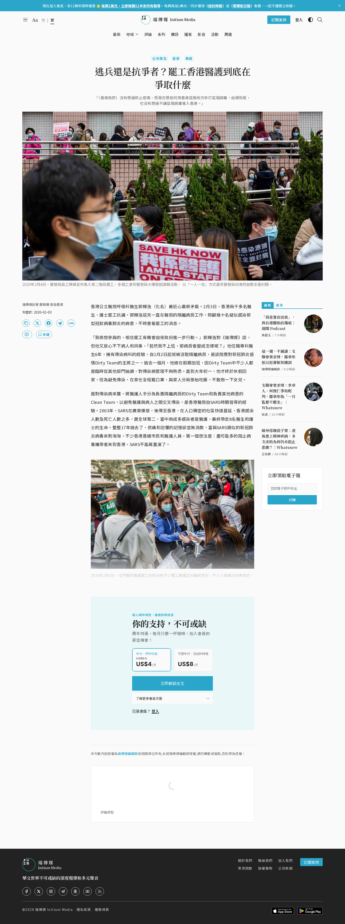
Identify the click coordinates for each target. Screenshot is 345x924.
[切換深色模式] (308, 20)
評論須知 (107, 812)
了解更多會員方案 (149, 698)
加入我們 (285, 860)
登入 (155, 711)
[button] (130, 34)
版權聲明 (265, 868)
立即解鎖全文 (172, 683)
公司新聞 (285, 868)
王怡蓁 (266, 454)
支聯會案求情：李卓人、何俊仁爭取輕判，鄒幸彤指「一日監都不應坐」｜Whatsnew (278, 396)
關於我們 (245, 860)
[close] (339, 5)
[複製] (26, 323)
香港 (176, 58)
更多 (279, 305)
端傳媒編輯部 (128, 753)
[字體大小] (35, 20)
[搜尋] (318, 20)
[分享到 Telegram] (60, 323)
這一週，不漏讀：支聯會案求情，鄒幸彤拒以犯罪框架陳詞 (278, 356)
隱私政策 (84, 909)
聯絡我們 (265, 860)
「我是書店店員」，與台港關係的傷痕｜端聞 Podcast (278, 322)
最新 (267, 305)
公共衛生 (159, 58)
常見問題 (245, 868)
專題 (189, 58)
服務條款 (102, 909)
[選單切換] (137, 34)
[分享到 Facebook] (48, 323)
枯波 (265, 414)
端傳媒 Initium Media (54, 909)
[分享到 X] (37, 323)
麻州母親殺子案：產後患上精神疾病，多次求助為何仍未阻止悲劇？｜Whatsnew (280, 439)
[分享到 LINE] (71, 323)
